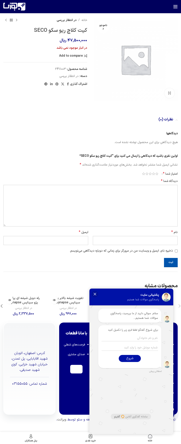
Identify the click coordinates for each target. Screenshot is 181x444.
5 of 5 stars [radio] (143, 173)
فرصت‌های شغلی (74, 344)
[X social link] (63, 84)
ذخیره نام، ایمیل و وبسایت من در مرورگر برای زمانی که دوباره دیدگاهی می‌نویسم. (121, 250)
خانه (84, 20)
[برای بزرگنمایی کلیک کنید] (169, 93)
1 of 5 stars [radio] (156, 173)
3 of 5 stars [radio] (150, 173)
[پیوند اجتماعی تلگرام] (46, 84)
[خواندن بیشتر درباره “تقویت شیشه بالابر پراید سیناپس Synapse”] (54, 300)
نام (174, 232)
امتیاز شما (170, 173)
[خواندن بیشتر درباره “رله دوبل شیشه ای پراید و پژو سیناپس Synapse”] (9, 300)
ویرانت (61, 419)
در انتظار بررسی (67, 20)
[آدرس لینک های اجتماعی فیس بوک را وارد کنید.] (68, 84)
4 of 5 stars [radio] (147, 173)
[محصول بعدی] (6, 20)
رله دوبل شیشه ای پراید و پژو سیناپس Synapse (23, 300)
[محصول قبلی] (16, 20)
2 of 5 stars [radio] (153, 173)
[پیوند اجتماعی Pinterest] (57, 84)
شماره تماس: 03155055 (29, 383)
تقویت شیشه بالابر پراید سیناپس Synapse (68, 300)
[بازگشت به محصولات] (11, 20)
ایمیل (83, 232)
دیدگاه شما (169, 181)
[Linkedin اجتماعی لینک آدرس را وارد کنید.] (51, 84)
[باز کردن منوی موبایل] (175, 6)
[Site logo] (14, 6)
